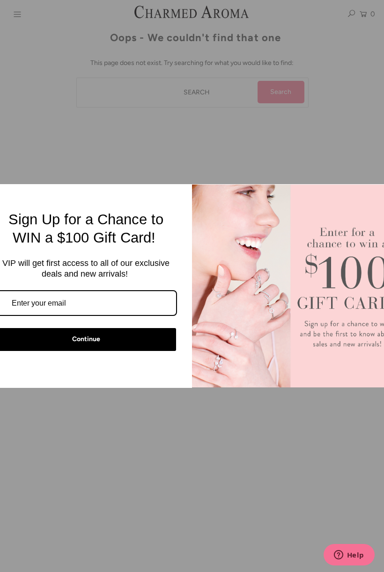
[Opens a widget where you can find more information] (349, 555)
